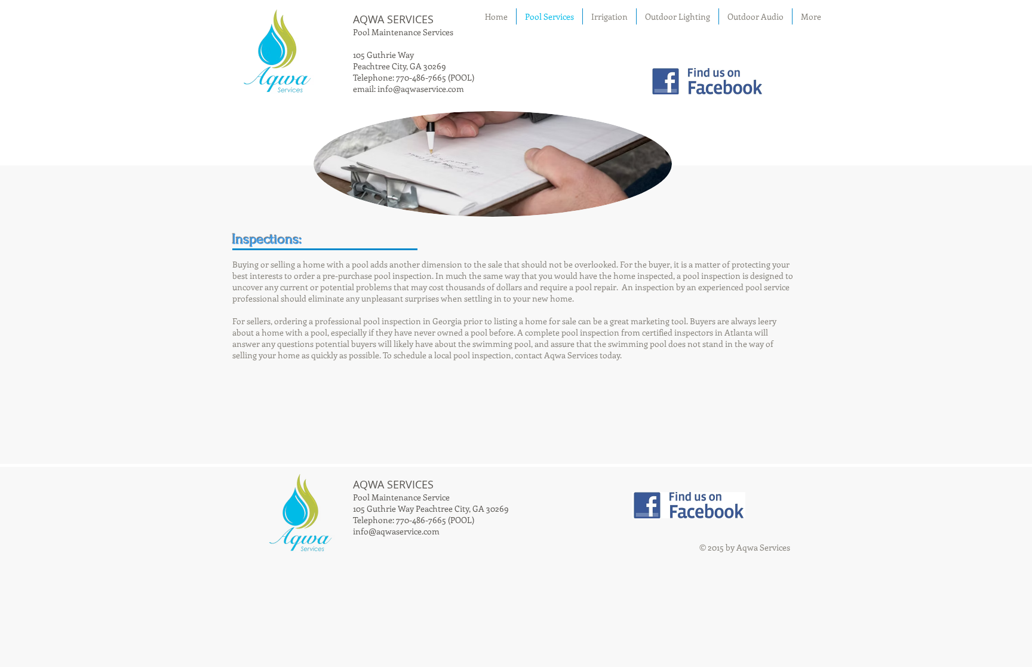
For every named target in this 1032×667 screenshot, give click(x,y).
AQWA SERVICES (393, 19)
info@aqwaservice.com (420, 88)
